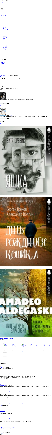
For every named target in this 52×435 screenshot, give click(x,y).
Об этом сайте (2, 427)
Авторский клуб (3, 34)
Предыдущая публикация (2, 123)
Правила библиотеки (5, 47)
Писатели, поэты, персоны (5, 29)
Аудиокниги (4, 38)
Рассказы (4, 26)
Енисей (1, 405)
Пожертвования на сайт (15, 427)
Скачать (1, 105)
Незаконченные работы (5, 36)
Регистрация (1, 15)
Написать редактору (8, 428)
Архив (2, 54)
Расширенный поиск (5, 49)
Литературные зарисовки (5, 25)
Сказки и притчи (4, 27)
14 (4, 58)
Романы (3, 28)
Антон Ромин (2, 76)
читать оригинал (10, 115)
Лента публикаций (5, 46)
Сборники (4, 39)
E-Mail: (2, 8)
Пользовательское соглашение (20, 428)
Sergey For (1, 367)
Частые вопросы (6, 427)
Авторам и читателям (5, 45)
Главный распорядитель (3, 385)
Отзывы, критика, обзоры (5, 37)
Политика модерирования (10, 427)
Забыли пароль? (4, 15)
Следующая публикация (8, 123)
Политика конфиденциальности (13, 428)
